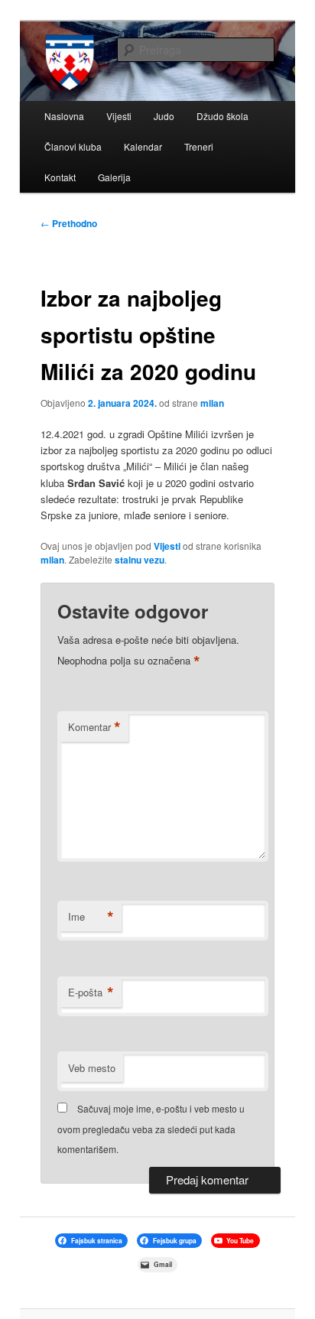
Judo (164, 115)
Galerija (114, 177)
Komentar (94, 727)
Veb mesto (91, 1068)
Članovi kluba (73, 146)
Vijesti (119, 115)
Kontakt (60, 177)
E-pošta (91, 992)
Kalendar (143, 146)
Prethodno (69, 223)
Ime (91, 917)
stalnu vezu (139, 560)
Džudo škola (222, 115)
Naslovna (64, 115)
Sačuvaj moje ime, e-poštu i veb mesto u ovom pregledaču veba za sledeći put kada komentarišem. (151, 1128)
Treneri (198, 146)
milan (212, 403)
